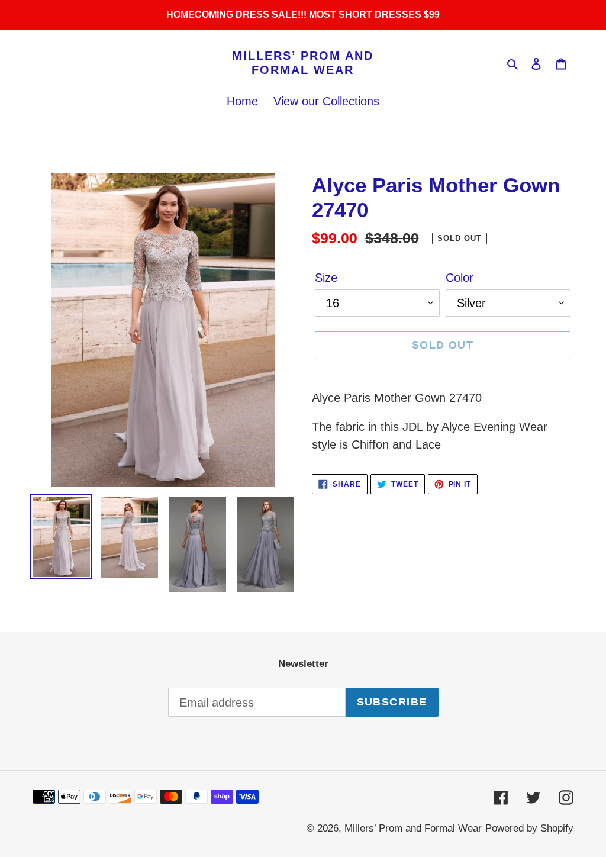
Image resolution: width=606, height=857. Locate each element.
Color (459, 277)
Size (326, 277)
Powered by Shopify (529, 828)
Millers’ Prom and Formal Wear (302, 62)
